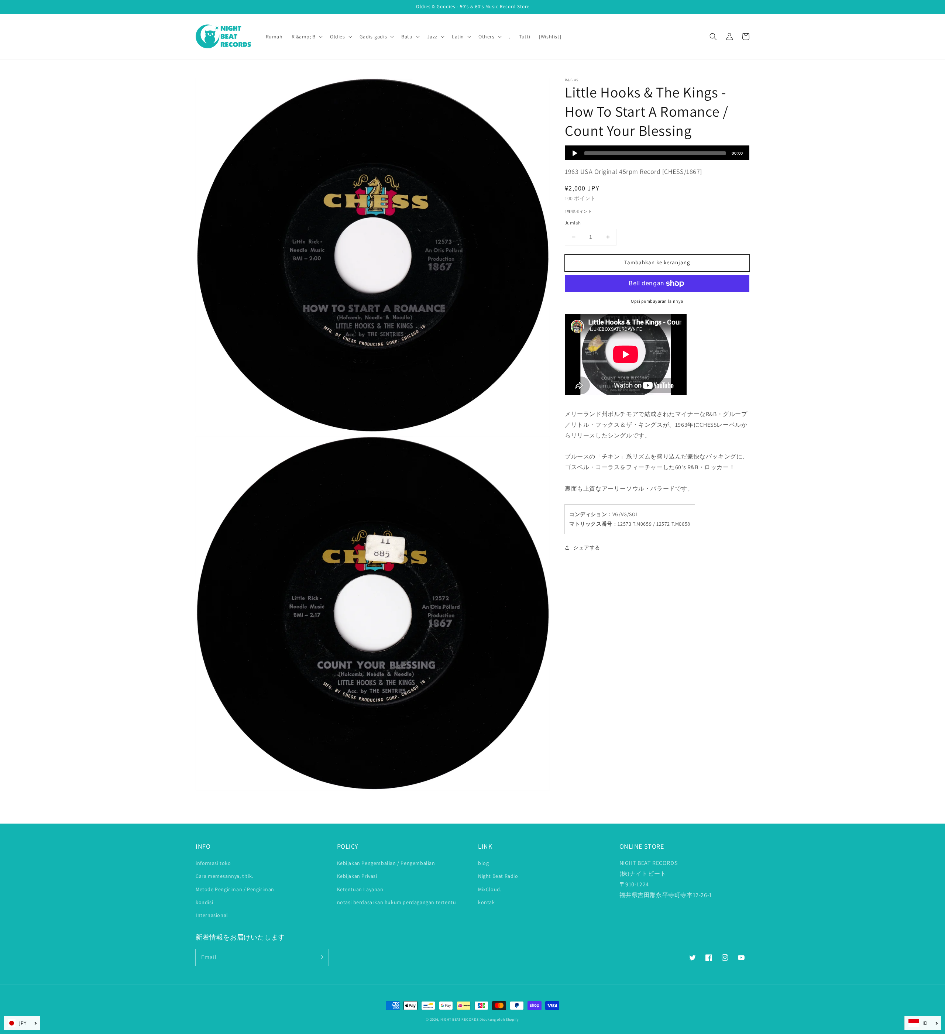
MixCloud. (489, 889)
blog (483, 863)
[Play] (574, 153)
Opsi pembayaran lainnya (657, 301)
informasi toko (213, 863)
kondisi (204, 902)
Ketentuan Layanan (360, 889)
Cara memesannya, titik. (224, 876)
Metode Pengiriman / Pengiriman (235, 889)
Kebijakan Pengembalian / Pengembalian (386, 863)
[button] (713, 36)
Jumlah (573, 223)
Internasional (212, 915)
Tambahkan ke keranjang (657, 262)
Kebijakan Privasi (357, 876)
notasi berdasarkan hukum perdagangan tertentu (396, 902)
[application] (657, 152)
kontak (486, 902)
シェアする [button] (586, 547)
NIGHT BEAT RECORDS (459, 1019)
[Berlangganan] (320, 957)
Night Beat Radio (498, 876)
